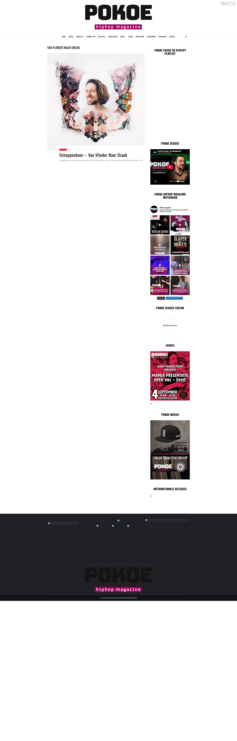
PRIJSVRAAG (162, 36)
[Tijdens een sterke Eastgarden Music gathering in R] (160, 285)
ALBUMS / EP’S (91, 36)
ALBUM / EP (63, 149)
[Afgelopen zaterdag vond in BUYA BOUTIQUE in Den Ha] (180, 285)
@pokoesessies (170, 325)
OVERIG (130, 36)
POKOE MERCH (151, 36)
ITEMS (122, 36)
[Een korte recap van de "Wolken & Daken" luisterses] (160, 245)
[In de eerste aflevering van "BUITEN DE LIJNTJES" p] (160, 225)
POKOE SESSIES (113, 36)
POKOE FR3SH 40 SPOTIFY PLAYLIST (170, 52)
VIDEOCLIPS (80, 36)
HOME (64, 36)
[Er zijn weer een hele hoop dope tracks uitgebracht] (180, 245)
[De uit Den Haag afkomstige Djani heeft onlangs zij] (160, 265)
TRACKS (70, 36)
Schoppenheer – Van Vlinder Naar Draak (93, 155)
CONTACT (172, 36)
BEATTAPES (101, 36)
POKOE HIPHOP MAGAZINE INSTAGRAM (170, 196)
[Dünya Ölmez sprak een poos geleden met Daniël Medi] (180, 225)
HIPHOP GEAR (140, 36)
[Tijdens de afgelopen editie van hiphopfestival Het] (180, 265)
